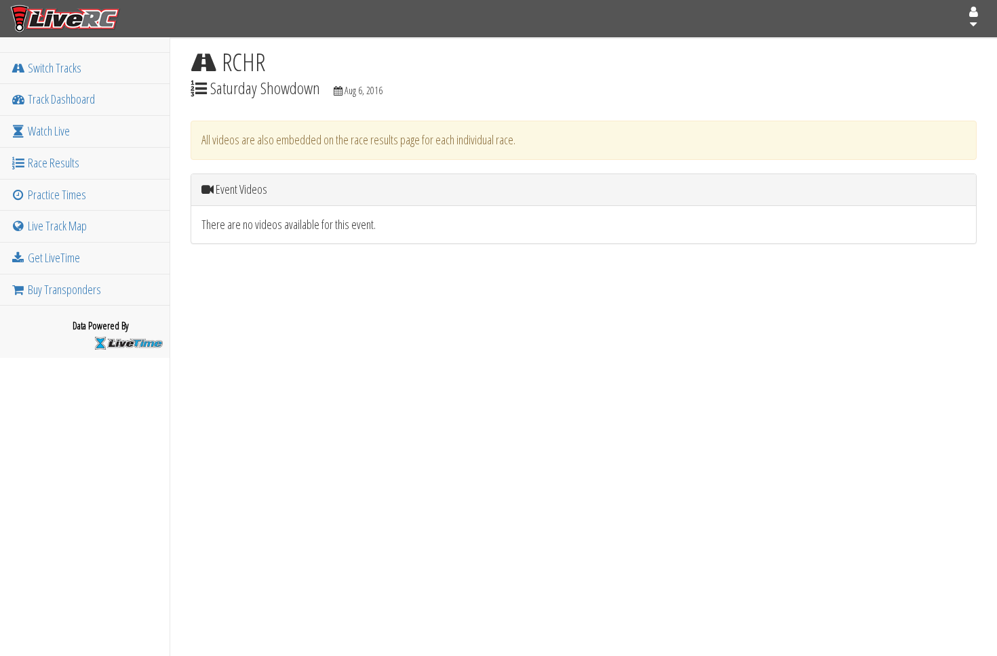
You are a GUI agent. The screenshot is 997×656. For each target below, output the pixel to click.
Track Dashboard (60, 99)
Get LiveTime (53, 257)
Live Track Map (56, 226)
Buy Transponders (63, 289)
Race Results (52, 163)
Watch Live (48, 131)
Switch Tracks (53, 68)
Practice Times (56, 194)
